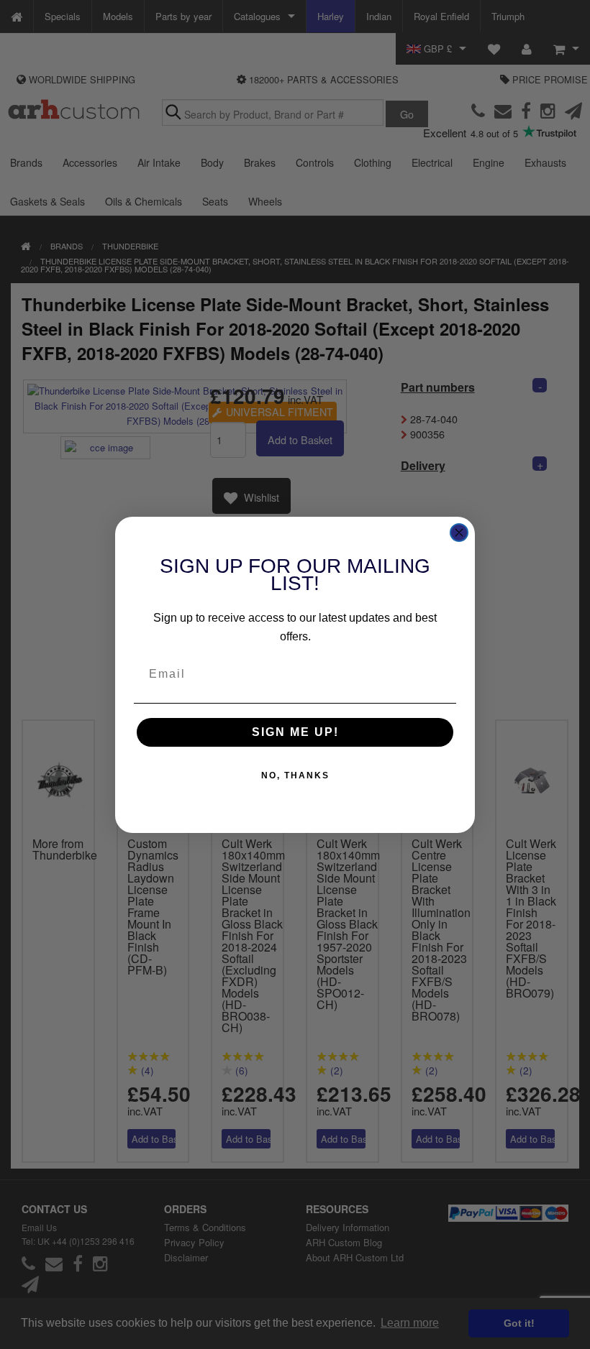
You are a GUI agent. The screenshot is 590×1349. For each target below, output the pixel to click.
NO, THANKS (295, 775)
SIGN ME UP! (295, 732)
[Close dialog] (459, 532)
